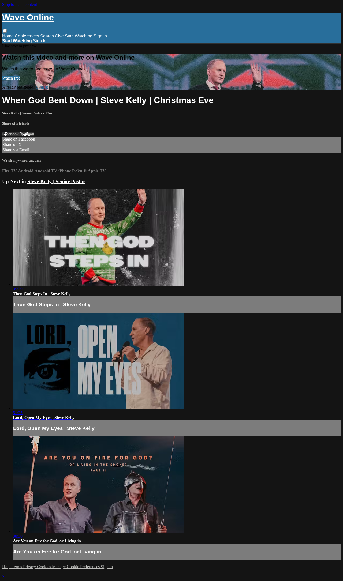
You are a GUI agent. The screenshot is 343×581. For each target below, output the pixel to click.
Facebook (11, 134)
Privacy (30, 566)
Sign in (100, 36)
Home (8, 36)
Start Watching (79, 36)
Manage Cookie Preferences (76, 566)
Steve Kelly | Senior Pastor (22, 113)
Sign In (39, 41)
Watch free (11, 78)
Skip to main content (19, 4)
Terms (17, 566)
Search (47, 36)
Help (7, 566)
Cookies (44, 566)
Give (59, 36)
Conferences (27, 36)
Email (29, 134)
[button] (5, 31)
